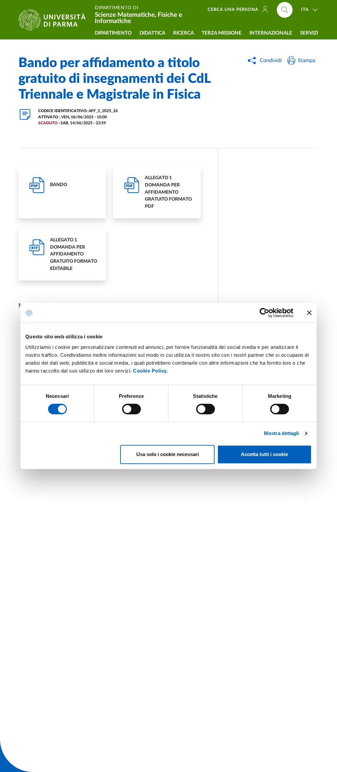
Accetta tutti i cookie (264, 454)
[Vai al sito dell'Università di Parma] (54, 20)
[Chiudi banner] (309, 312)
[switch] (131, 409)
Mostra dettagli (281, 433)
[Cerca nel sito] (285, 10)
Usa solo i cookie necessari (167, 454)
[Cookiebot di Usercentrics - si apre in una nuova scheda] (264, 313)
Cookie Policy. (150, 371)
